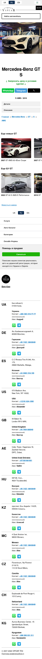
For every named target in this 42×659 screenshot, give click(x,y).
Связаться (21, 254)
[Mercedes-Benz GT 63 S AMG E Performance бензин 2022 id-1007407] (16, 192)
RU (11, 2)
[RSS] (21, 295)
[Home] (10, 7)
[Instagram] (8, 295)
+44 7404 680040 (26, 429)
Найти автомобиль (12, 16)
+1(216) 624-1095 (26, 401)
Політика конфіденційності (13, 653)
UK (5, 2)
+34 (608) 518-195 (26, 373)
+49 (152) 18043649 (27, 342)
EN (18, 2)
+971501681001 (25, 460)
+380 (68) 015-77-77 (27, 314)
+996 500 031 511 (26, 635)
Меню (39, 8)
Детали (7, 104)
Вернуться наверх (9, 204)
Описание (8, 110)
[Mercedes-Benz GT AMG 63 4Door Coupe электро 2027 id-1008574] (16, 157)
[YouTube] (15, 295)
